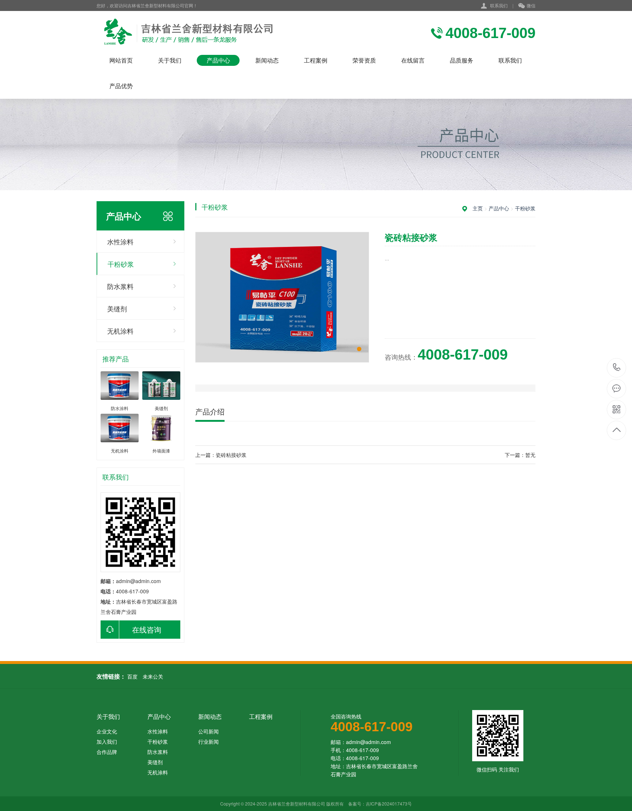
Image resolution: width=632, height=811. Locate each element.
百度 (132, 676)
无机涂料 (120, 330)
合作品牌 (107, 751)
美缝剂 (117, 308)
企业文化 (107, 731)
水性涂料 (120, 241)
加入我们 (107, 741)
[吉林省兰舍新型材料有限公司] (191, 33)
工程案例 (315, 60)
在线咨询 (146, 629)
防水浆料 (120, 286)
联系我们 (499, 5)
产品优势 (121, 86)
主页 (478, 208)
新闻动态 (267, 60)
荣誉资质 (364, 60)
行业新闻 (208, 741)
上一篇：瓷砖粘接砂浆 (221, 454)
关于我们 (169, 60)
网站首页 (121, 60)
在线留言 (413, 60)
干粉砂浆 (121, 264)
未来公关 (153, 676)
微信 (531, 5)
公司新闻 (208, 731)
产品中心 (218, 60)
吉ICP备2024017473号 (389, 803)
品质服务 (461, 60)
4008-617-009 (617, 368)
